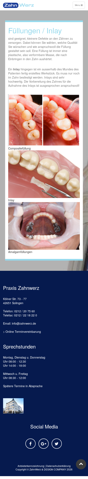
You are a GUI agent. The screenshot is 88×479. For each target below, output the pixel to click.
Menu (80, 6)
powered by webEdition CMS (74, 477)
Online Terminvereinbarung (23, 331)
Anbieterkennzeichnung (31, 466)
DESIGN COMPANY (55, 469)
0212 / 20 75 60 (24, 311)
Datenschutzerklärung (58, 466)
